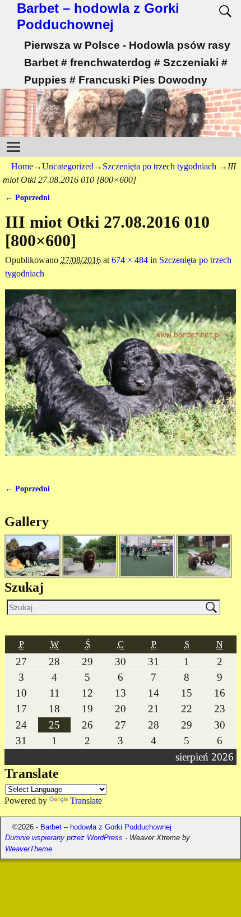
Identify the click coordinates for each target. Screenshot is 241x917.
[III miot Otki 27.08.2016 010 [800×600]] (121, 379)
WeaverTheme (28, 849)
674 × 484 (130, 260)
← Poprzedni (27, 197)
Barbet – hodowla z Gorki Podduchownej (98, 16)
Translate (86, 800)
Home (22, 166)
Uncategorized (68, 166)
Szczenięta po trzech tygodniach (159, 166)
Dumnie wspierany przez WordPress (64, 837)
